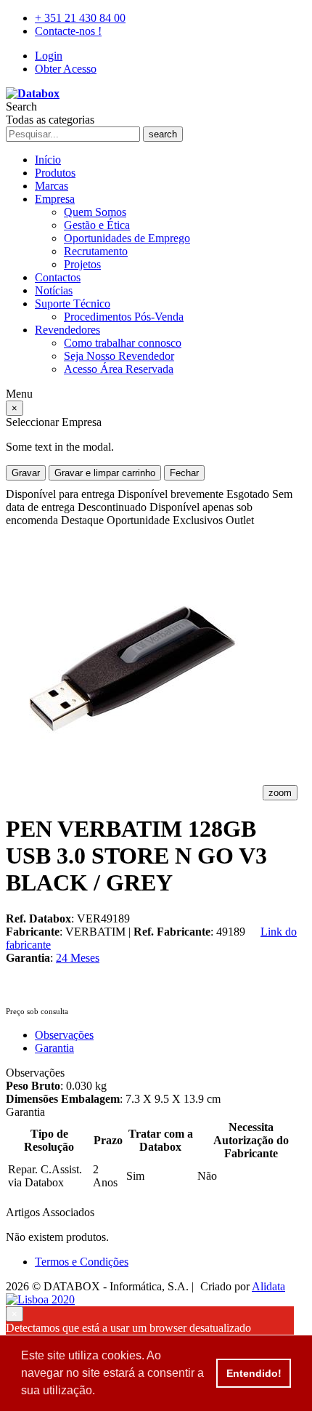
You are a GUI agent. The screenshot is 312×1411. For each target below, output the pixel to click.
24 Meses (77, 958)
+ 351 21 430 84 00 (80, 18)
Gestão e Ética (97, 225)
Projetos (82, 264)
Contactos (58, 277)
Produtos (55, 172)
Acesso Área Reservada (118, 369)
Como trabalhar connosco (122, 343)
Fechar (184, 472)
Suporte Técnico (72, 303)
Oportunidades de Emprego (127, 238)
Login (48, 55)
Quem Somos (95, 212)
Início (48, 159)
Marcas (51, 186)
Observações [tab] (64, 1035)
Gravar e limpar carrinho (104, 472)
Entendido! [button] (254, 1373)
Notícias (54, 290)
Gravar (26, 472)
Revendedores (67, 329)
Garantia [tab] (54, 1048)
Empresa (55, 199)
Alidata (268, 1286)
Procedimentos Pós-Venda (124, 316)
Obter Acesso (66, 69)
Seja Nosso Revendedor (119, 356)
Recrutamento (96, 251)
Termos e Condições (81, 1261)
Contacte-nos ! (68, 31)
